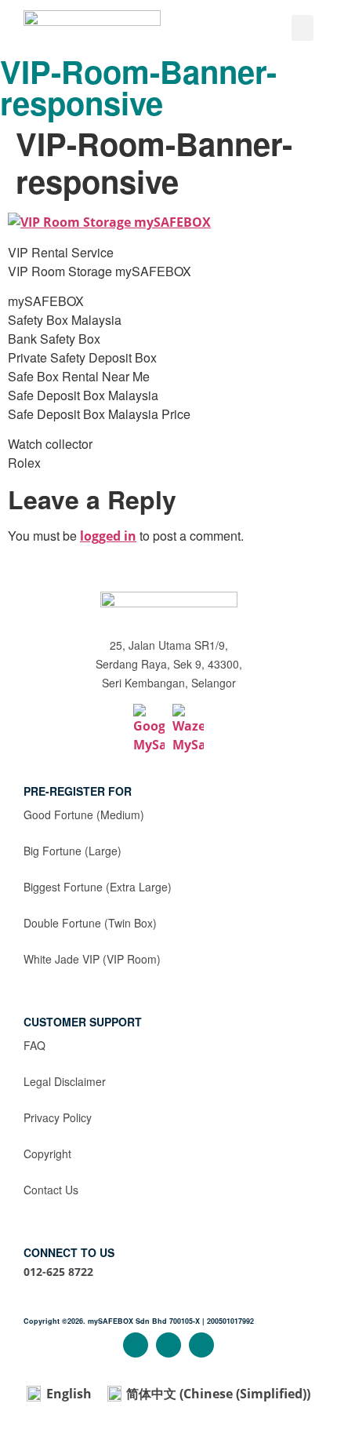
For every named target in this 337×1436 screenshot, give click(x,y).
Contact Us (51, 1189)
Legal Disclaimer (65, 1081)
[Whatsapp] (201, 1345)
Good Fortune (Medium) (84, 814)
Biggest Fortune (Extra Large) (98, 887)
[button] (302, 28)
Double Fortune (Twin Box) (90, 923)
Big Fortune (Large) (72, 850)
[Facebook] (135, 1345)
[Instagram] (168, 1345)
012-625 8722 (58, 1271)
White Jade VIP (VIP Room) (92, 959)
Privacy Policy (58, 1117)
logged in (108, 536)
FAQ (34, 1045)
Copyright (47, 1153)
